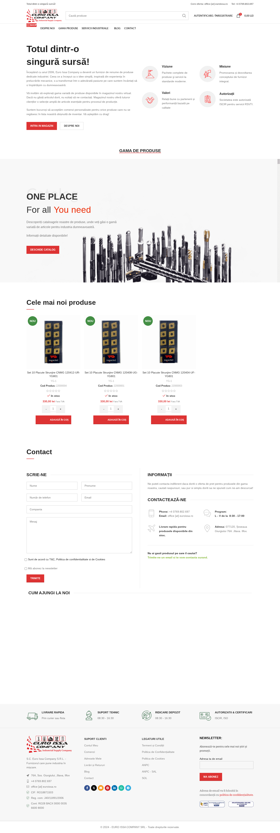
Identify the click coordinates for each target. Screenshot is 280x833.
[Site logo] (44, 15)
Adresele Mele (93, 758)
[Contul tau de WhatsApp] (121, 788)
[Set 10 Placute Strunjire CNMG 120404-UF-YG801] (169, 342)
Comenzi (89, 751)
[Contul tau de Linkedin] (114, 788)
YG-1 (53, 381)
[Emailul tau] (101, 788)
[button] (53, 419)
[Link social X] (94, 788)
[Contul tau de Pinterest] (107, 788)
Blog (87, 771)
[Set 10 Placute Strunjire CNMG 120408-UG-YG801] (111, 342)
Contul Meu (91, 745)
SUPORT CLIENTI (95, 738)
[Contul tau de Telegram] (128, 788)
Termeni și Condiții (153, 745)
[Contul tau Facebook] (87, 788)
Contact (89, 778)
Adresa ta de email (211, 758)
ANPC (145, 765)
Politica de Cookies (153, 758)
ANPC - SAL (149, 771)
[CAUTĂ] (184, 15)
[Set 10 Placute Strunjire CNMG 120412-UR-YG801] (53, 342)
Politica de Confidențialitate (158, 751)
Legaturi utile (153, 738)
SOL (144, 778)
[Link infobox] (53, 716)
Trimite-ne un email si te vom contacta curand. (178, 557)
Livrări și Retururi (94, 765)
